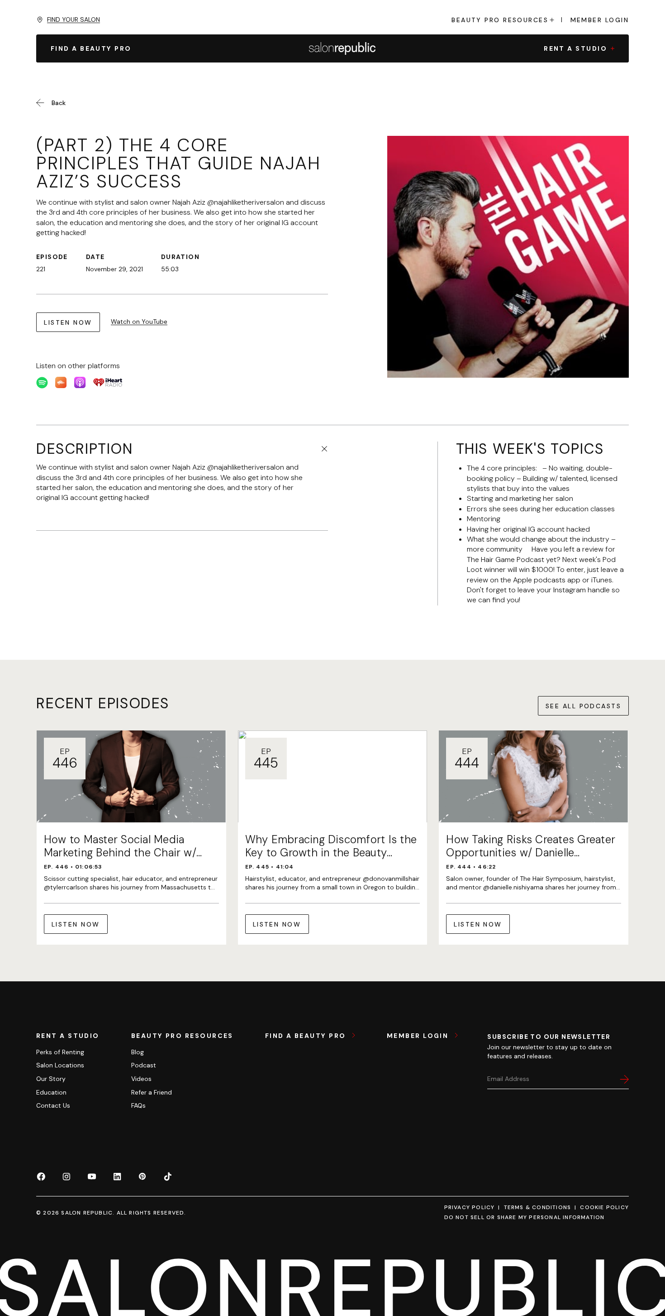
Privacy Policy (469, 1207)
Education (51, 1092)
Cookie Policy (604, 1207)
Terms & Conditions (537, 1207)
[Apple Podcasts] (80, 382)
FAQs (138, 1105)
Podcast (143, 1065)
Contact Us (53, 1105)
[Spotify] (42, 383)
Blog (137, 1052)
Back (59, 103)
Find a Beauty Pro (306, 1036)
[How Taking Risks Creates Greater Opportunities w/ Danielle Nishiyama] (533, 837)
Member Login (599, 20)
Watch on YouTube (139, 321)
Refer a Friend (151, 1092)
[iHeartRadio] (107, 382)
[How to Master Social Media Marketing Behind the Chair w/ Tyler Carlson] (131, 837)
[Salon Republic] (342, 48)
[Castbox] (61, 383)
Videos (141, 1079)
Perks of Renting (60, 1052)
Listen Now (68, 322)
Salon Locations (60, 1065)
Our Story (51, 1079)
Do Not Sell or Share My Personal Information (524, 1217)
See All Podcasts (583, 706)
